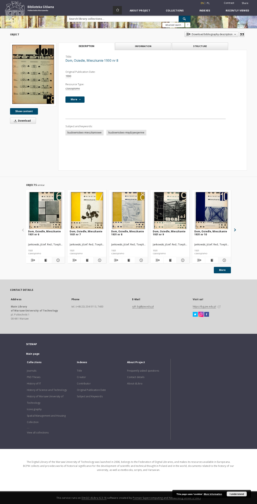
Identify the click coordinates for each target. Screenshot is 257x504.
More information (213, 494)
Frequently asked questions (143, 370)
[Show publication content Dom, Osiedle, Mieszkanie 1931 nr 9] (170, 260)
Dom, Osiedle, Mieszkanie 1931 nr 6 (44, 233)
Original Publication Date (91, 390)
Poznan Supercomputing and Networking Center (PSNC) (167, 498)
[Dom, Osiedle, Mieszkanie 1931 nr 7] (87, 210)
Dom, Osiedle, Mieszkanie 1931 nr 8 (127, 233)
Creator (81, 377)
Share (245, 3)
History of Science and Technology (47, 390)
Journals (31, 370)
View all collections (38, 432)
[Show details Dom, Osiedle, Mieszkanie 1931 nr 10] (224, 260)
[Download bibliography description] (32, 260)
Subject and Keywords (89, 396)
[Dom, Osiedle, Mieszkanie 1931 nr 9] (170, 210)
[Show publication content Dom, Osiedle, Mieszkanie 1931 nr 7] (87, 260)
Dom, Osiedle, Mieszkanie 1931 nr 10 (210, 233)
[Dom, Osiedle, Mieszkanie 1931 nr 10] (212, 210)
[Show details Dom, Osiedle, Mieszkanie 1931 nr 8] (141, 260)
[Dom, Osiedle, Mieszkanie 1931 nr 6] (45, 210)
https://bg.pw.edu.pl (204, 306)
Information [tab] (143, 46)
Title (79, 370)
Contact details (136, 377)
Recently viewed (237, 10)
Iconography (34, 409)
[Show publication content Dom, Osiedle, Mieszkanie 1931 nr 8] (128, 260)
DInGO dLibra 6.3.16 (94, 498)
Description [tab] (86, 46)
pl (208, 3)
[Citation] (242, 34)
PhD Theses (33, 377)
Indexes (204, 10)
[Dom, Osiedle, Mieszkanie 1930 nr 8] (33, 74)
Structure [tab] (200, 46)
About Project (140, 10)
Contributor (84, 383)
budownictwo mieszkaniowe (84, 132)
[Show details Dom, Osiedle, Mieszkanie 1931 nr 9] (182, 260)
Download (24, 120)
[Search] (184, 18)
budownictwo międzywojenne (126, 132)
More (222, 270)
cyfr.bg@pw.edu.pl (143, 306)
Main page (33, 353)
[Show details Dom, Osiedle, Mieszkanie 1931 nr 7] (99, 260)
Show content (24, 111)
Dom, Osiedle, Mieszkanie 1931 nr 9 (169, 233)
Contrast (229, 3)
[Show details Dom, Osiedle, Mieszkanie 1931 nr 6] (57, 260)
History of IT (34, 383)
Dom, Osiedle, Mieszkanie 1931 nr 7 (86, 233)
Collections (175, 10)
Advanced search (173, 25)
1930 (68, 76)
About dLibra (134, 383)
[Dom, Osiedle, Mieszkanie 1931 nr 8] (128, 210)
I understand (237, 494)
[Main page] (117, 10)
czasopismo (72, 88)
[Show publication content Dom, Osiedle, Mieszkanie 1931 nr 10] (211, 260)
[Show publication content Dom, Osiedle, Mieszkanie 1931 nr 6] (45, 260)
